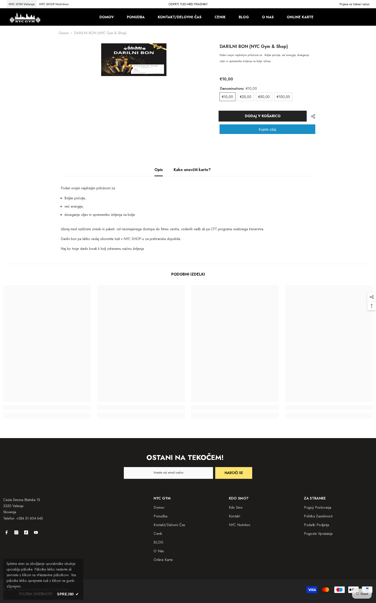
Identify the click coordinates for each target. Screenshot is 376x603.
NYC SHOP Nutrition (54, 4)
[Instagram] (16, 532)
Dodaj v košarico (264, 116)
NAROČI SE (234, 472)
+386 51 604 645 (29, 518)
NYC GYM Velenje (22, 4)
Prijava (344, 4)
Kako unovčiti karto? (192, 170)
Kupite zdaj (267, 129)
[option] (134, 59)
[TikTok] (26, 532)
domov (64, 33)
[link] (47, 407)
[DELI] (311, 116)
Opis (158, 170)
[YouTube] (36, 532)
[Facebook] (6, 532)
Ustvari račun (361, 4)
